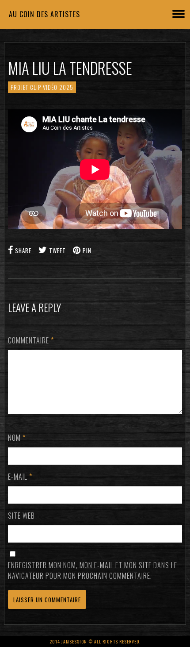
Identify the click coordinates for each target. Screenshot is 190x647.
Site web (21, 515)
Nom (17, 437)
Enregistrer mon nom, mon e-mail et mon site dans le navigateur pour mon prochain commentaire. (92, 570)
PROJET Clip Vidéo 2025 (42, 87)
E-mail (20, 476)
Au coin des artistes (44, 14)
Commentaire (31, 340)
